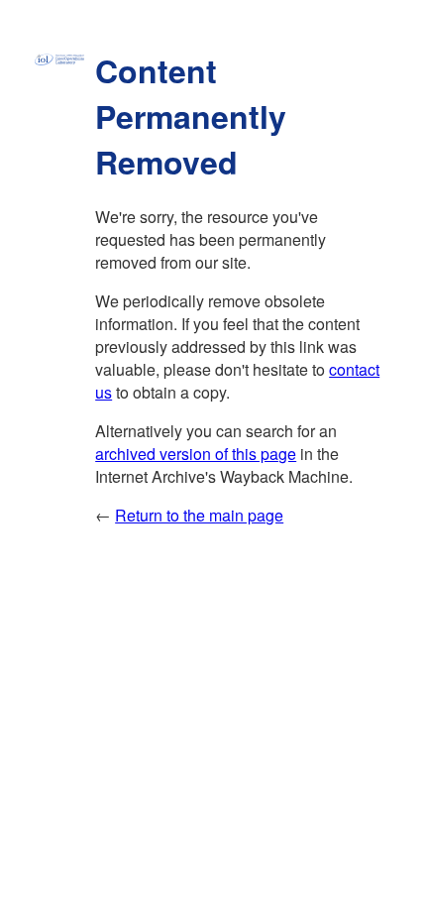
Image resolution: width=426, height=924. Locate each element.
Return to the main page (199, 515)
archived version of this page (195, 453)
